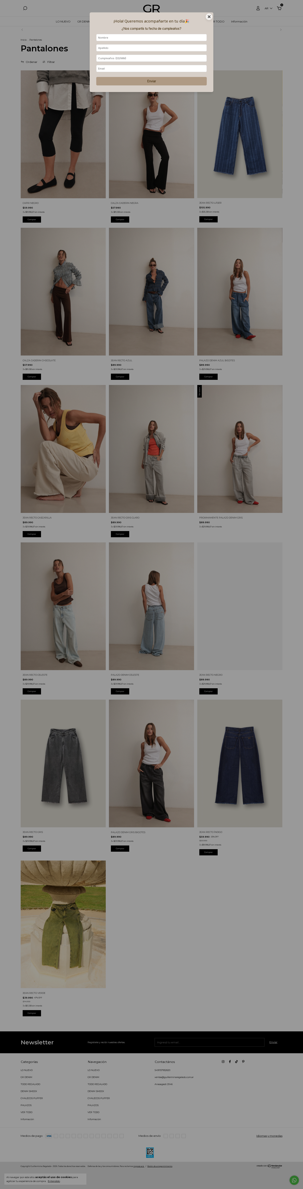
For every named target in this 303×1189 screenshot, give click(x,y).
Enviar (151, 81)
